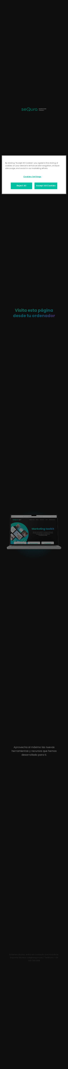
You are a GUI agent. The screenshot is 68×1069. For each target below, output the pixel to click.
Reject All (21, 185)
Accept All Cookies (46, 185)
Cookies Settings (32, 176)
